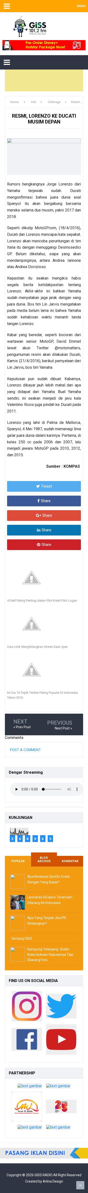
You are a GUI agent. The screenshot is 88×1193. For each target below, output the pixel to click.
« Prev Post (22, 727)
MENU (81, 6)
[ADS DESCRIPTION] (44, 1153)
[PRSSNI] (58, 1128)
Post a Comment (25, 750)
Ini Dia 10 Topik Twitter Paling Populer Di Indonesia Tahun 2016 (42, 695)
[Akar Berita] (30, 1128)
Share (46, 501)
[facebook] (27, 1040)
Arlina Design (53, 1181)
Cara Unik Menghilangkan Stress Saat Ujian (37, 647)
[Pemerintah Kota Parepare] (30, 1087)
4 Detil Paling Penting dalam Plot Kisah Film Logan (42, 600)
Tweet (46, 486)
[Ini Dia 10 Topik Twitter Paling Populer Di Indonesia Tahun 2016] (44, 669)
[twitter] (61, 1007)
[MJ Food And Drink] (27, 1107)
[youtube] (61, 1040)
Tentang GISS (21, 938)
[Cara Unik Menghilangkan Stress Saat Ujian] (44, 623)
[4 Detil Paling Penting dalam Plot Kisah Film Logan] (44, 577)
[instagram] (27, 1007)
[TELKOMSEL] (44, 45)
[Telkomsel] (61, 1107)
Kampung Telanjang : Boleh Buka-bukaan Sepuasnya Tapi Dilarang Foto (50, 954)
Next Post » (63, 728)
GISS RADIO (43, 1175)
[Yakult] (58, 1087)
